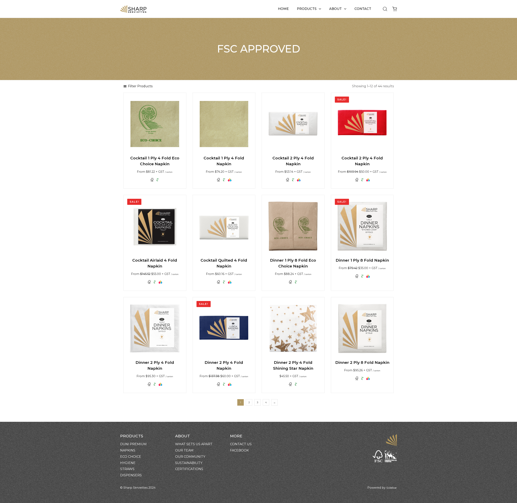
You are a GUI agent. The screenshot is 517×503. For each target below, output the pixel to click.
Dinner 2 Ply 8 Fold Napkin (362, 362)
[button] (383, 9)
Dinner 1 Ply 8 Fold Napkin (362, 260)
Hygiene (128, 463)
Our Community (190, 457)
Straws (127, 469)
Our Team (184, 450)
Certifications (189, 469)
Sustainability (188, 463)
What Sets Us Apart (193, 444)
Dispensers (131, 475)
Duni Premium (133, 444)
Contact (362, 9)
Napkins (127, 450)
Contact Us (241, 444)
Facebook (239, 450)
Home (283, 9)
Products (306, 9)
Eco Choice (130, 457)
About (335, 9)
